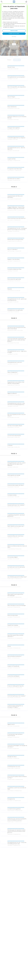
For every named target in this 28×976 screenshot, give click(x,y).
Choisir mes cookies (14, 30)
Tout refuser (14, 36)
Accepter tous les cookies (14, 33)
